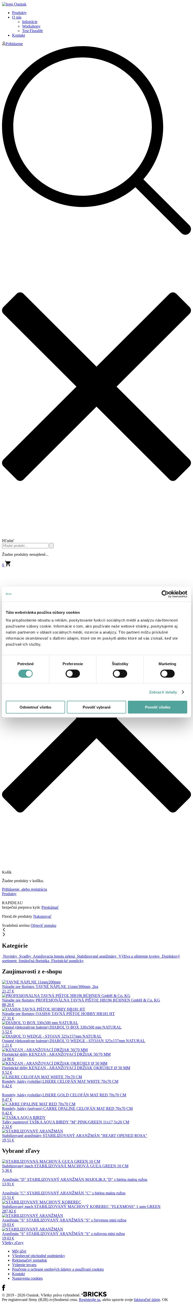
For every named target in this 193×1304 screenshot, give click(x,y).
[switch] (73, 673)
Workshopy (31, 26)
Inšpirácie (29, 22)
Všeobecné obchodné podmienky (38, 1256)
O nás (16, 17)
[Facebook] (3, 1289)
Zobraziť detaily (163, 692)
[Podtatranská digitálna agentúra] (94, 1295)
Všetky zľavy (13, 1243)
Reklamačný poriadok (29, 1260)
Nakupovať (42, 916)
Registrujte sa (89, 1299)
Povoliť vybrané (97, 707)
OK (165, 1299)
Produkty (19, 13)
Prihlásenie (14, 44)
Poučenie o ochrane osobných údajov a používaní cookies (58, 1269)
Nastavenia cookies (27, 1278)
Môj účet (19, 1251)
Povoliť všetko (157, 707)
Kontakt (18, 35)
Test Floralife (32, 31)
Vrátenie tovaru (24, 1265)
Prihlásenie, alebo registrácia (24, 889)
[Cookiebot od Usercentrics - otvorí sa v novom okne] (165, 594)
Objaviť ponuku (43, 925)
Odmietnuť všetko (35, 707)
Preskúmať (50, 907)
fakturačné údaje (147, 1299)
